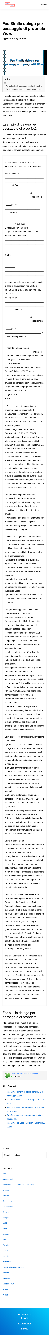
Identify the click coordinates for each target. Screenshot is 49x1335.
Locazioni (6, 1256)
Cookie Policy (24, 1323)
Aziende (6, 1190)
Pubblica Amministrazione (13, 1267)
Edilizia (6, 1240)
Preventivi (7, 1262)
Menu (44, 5)
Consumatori (8, 1207)
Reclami (6, 1273)
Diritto (5, 1229)
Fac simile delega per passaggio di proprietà (23, 89)
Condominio (7, 1201)
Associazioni (8, 1179)
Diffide (5, 1223)
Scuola (5, 1289)
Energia (6, 1245)
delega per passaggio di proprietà (24, 1073)
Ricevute (6, 1278)
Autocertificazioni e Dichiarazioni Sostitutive (20, 1185)
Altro (4, 1174)
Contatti (24, 1318)
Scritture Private (9, 1284)
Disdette (6, 1234)
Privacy (24, 1329)
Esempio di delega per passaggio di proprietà (24, 86)
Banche (6, 1196)
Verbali (5, 1295)
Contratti (6, 1212)
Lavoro (5, 1251)
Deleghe (6, 1218)
